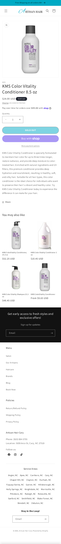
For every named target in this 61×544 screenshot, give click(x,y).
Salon (8, 356)
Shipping (5, 103)
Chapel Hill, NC (17, 480)
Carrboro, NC (36, 475)
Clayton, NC (32, 480)
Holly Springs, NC (14, 489)
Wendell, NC (23, 503)
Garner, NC (31, 484)
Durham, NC (45, 480)
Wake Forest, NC (45, 498)
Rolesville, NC (44, 494)
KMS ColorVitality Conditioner (43, 294)
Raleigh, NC (30, 494)
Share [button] (8, 202)
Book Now (11, 389)
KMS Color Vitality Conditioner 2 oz (44, 253)
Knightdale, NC (32, 489)
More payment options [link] (30, 146)
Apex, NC (24, 475)
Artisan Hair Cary (25, 531)
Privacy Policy (12, 421)
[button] (6, 11)
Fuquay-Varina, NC (15, 484)
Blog (8, 383)
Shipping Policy (13, 415)
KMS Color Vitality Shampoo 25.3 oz (15, 295)
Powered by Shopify (40, 531)
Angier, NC (13, 475)
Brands (9, 376)
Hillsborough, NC (46, 484)
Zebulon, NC (37, 503)
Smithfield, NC (28, 498)
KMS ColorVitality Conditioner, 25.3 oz (14, 253)
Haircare (10, 369)
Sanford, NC (14, 498)
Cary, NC (49, 475)
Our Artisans (12, 362)
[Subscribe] (51, 333)
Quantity (6, 113)
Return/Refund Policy (16, 408)
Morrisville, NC (48, 489)
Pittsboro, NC (16, 494)
